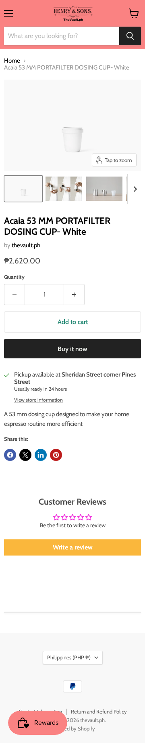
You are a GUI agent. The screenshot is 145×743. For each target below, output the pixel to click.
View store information (38, 400)
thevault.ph (26, 245)
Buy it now (72, 349)
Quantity (14, 277)
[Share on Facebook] (10, 455)
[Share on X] (25, 455)
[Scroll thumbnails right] (133, 189)
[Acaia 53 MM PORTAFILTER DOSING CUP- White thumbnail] (23, 189)
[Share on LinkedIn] (41, 455)
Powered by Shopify (72, 728)
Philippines (69, 657)
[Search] (130, 36)
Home (12, 60)
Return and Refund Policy (99, 711)
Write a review (73, 547)
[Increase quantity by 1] (74, 294)
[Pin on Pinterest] (56, 455)
